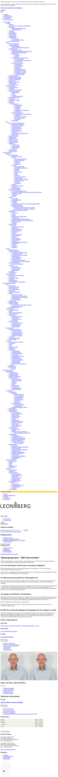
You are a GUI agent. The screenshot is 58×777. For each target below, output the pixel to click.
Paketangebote (18, 183)
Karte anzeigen (6, 648)
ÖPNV (10, 463)
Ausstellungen (12, 285)
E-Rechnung (12, 471)
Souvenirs (11, 365)
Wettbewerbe (18, 164)
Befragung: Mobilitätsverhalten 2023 (20, 447)
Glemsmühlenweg (16, 357)
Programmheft (15, 243)
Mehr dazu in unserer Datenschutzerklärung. (11, 7)
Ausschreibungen (13, 470)
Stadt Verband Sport (16, 325)
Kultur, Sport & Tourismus (9, 283)
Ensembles (17, 182)
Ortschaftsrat (17, 119)
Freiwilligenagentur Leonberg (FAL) (20, 57)
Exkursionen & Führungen (18, 226)
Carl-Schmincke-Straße (17, 353)
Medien (13, 214)
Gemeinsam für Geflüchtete (15, 77)
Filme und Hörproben (19, 160)
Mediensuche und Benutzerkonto (19, 216)
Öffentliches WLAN (13, 139)
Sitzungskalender (18, 105)
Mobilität (14, 430)
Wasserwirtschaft (13, 466)
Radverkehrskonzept (16, 457)
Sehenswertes (12, 349)
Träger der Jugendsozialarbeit (18, 260)
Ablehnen (3, 10)
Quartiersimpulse (13, 33)
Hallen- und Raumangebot (15, 78)
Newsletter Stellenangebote (18, 39)
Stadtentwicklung (13, 411)
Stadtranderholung (13, 280)
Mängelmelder (12, 80)
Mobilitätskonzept (16, 450)
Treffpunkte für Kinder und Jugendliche (21, 261)
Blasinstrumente (18, 171)
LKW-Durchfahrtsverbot (17, 440)
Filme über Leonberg (13, 135)
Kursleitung (14, 247)
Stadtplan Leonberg (13, 142)
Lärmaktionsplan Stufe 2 (17, 436)
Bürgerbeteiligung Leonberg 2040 (22, 433)
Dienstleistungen (15, 92)
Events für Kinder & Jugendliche (16, 275)
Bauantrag (14, 383)
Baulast (13, 384)
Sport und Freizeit (10, 308)
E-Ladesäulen (15, 445)
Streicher (17, 170)
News (13, 482)
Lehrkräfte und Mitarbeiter (21, 159)
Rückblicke (17, 162)
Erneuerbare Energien (17, 128)
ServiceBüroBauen (13, 377)
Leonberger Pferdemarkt (14, 292)
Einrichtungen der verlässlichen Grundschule (25, 208)
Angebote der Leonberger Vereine (19, 252)
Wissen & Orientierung (17, 229)
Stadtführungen (12, 366)
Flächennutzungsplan (19, 404)
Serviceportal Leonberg (14, 91)
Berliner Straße (15, 415)
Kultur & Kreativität (16, 230)
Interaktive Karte (18, 398)
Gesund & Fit (15, 232)
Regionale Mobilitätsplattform (18, 452)
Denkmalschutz (15, 386)
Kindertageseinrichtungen (15, 189)
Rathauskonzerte (12, 301)
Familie (8, 248)
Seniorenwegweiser (16, 267)
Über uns (14, 157)
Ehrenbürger (12, 337)
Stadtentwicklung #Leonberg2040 (19, 431)
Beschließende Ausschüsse (21, 116)
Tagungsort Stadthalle (17, 477)
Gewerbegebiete (15, 484)
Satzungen (14, 184)
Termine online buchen (14, 97)
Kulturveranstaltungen (14, 287)
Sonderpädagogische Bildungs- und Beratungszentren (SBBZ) (26, 203)
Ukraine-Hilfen (12, 83)
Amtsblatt (11, 24)
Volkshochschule (13, 224)
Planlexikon (17, 401)
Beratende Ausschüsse (20, 118)
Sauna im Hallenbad (13, 313)
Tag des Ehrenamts (13, 288)
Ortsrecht (11, 101)
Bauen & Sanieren (16, 129)
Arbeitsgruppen (18, 64)
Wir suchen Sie (15, 38)
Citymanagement (13, 489)
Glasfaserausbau (12, 137)
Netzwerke (14, 488)
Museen (11, 293)
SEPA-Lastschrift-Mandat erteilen (8, 749)
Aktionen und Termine (17, 50)
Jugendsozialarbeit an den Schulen (19, 210)
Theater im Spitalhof (13, 303)
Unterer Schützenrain (16, 425)
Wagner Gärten (15, 426)
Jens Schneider (7, 637)
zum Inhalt (5, 14)
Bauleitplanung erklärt (17, 403)
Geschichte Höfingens (17, 334)
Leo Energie (12, 467)
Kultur (7, 284)
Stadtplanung (9, 390)
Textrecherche (18, 111)
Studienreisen (15, 228)
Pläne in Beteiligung (19, 394)
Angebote (14, 165)
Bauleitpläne (14, 393)
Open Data (17, 402)
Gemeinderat (17, 106)
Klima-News (15, 132)
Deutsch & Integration (17, 234)
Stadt (7, 121)
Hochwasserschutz (19, 443)
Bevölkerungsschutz (13, 45)
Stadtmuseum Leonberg (17, 294)
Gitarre (16, 173)
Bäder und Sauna (13, 461)
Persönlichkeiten (12, 339)
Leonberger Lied (15, 147)
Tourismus (8, 340)
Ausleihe (14, 215)
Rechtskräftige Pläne (19, 397)
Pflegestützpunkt (12, 272)
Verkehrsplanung (13, 444)
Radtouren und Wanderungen (15, 312)
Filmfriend (14, 223)
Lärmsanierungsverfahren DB (18, 438)
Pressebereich (12, 32)
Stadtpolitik (11, 102)
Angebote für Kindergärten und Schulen (21, 219)
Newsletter (11, 31)
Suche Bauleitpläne (19, 399)
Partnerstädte (15, 148)
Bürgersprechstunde (13, 75)
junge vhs (14, 237)
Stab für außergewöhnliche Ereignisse (20, 47)
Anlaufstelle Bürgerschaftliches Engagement (22, 51)
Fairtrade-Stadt (15, 54)
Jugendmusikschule (13, 155)
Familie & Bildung (7, 152)
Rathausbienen (15, 134)
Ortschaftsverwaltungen (14, 100)
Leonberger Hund (16, 146)
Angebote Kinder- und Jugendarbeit (17, 281)
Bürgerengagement (13, 48)
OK (1, 11)
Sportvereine (15, 320)
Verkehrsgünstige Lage (17, 475)
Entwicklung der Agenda (20, 70)
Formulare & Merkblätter (17, 96)
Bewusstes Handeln (16, 127)
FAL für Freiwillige (19, 59)
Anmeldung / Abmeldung (17, 185)
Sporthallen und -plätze (17, 316)
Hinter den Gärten (16, 416)
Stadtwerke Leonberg (11, 459)
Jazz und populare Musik (20, 176)
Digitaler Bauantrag (16, 389)
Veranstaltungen (15, 217)
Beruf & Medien (15, 235)
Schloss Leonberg (16, 362)
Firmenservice (15, 240)
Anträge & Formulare (17, 380)
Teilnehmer (17, 55)
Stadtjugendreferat (16, 258)
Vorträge (14, 225)
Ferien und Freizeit (10, 274)
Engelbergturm (15, 354)
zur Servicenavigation (8, 19)
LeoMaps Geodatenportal (14, 79)
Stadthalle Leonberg (13, 302)
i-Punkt (10, 345)
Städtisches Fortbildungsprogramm (19, 242)
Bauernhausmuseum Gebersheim (19, 296)
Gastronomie (12, 343)
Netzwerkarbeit (15, 270)
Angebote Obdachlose (14, 43)
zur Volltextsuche (7, 15)
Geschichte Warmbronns (17, 335)
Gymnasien (14, 202)
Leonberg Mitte (15, 417)
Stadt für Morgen (13, 36)
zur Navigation (6, 18)
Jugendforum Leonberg (17, 253)
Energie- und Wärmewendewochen (20, 133)
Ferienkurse (11, 279)
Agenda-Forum (18, 66)
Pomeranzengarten (16, 361)
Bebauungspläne (15, 385)
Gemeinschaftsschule (16, 200)
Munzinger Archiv (16, 221)
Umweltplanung (12, 434)
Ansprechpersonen (13, 87)
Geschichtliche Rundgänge (18, 356)
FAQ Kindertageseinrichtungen (19, 191)
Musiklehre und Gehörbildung (21, 179)
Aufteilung (14, 381)
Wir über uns (15, 212)
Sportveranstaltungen (16, 319)
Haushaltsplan (15, 120)
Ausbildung (11, 88)
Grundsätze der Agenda (20, 73)
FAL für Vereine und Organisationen (23, 60)
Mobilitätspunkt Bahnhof (17, 453)
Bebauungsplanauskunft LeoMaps (19, 407)
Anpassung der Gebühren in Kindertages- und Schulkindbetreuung (27, 192)
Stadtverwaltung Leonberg (12, 702)
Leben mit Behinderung (14, 262)
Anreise (13, 369)
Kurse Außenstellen (16, 239)
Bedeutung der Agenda (20, 69)
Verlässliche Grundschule (17, 206)
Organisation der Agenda (20, 71)
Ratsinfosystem (15, 103)
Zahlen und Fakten (13, 151)
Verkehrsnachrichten (16, 29)
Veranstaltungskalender (14, 41)
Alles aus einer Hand (16, 379)
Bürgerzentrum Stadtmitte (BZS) (19, 52)
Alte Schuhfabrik (16, 412)
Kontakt (13, 244)
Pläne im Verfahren (19, 395)
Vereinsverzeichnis (16, 324)
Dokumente (5, 554)
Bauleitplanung (12, 392)
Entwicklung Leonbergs (14, 329)
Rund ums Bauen (10, 371)
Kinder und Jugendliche (14, 251)
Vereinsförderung (16, 326)
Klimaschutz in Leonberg (17, 125)
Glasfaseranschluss (13, 372)
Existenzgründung (16, 486)
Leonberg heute (15, 144)
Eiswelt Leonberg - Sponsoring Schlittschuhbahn (20, 25)
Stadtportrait (11, 143)
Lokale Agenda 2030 (19, 74)
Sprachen (14, 233)
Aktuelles (8, 23)
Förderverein (17, 161)
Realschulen (14, 201)
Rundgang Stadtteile (16, 352)
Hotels (10, 344)
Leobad (10, 311)
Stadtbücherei (12, 211)
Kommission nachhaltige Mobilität (19, 449)
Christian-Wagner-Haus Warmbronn (20, 297)
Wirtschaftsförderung (13, 481)
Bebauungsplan (18, 406)
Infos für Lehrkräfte (16, 188)
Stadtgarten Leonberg (17, 422)
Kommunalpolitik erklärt (17, 112)
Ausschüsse (17, 109)
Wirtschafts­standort (16, 473)
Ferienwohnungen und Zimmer (16, 342)
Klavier (16, 174)
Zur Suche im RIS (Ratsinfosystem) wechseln (11, 531)
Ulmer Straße (15, 424)
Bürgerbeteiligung (13, 409)
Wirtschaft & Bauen (7, 370)
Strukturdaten (15, 476)
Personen (14, 95)
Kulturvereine (12, 290)
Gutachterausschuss (13, 375)
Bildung (8, 153)
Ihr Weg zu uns (15, 187)
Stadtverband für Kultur (17, 322)
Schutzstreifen (15, 458)
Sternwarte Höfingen (16, 299)
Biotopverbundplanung (17, 413)
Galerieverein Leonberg (14, 289)
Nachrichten (11, 27)
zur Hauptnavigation (8, 17)
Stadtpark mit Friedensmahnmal (19, 363)
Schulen (11, 197)
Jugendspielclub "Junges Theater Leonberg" (22, 304)
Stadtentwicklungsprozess (17, 421)
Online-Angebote (16, 238)
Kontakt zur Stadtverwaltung (15, 89)
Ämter (13, 93)
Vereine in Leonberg (13, 321)
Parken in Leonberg (13, 141)
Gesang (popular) (18, 178)
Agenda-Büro (18, 68)
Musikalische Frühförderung (21, 168)
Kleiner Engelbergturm (17, 358)
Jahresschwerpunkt (19, 65)
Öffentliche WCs (13, 138)
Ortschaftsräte (18, 107)
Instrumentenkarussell (19, 166)
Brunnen (11, 462)
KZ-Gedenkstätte (16, 298)
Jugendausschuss (15, 256)
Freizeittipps (11, 276)
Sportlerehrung (15, 317)
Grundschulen (15, 198)
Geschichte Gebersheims (17, 333)
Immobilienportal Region (17, 485)
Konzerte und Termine (17, 156)
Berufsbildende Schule (17, 205)
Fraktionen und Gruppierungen (22, 110)
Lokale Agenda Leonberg (17, 63)
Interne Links (11, 554)
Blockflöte (17, 169)
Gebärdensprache (7, 520)
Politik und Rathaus (10, 86)
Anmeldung (14, 194)
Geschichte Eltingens (16, 331)
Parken (10, 465)
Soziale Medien (12, 34)
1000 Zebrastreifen (16, 448)
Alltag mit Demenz (16, 269)
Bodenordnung (12, 408)
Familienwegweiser (13, 249)
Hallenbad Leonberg (13, 310)
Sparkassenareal (15, 420)
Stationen (17, 56)
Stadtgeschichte (9, 328)
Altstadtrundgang (16, 351)
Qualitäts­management (17, 193)
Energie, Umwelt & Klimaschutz (16, 123)
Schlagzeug (17, 175)
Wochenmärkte (12, 150)
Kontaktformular (7, 647)
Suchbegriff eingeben (5, 530)
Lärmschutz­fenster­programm (18, 439)
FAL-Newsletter (18, 61)
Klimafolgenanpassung (17, 130)
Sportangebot (12, 315)
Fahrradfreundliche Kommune (18, 456)
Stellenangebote (12, 37)
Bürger (7, 42)
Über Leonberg (12, 367)
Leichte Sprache (7, 518)
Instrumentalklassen (19, 180)
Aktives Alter (15, 266)
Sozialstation (12, 271)
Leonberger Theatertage (17, 306)
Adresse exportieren (7, 649)
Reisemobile (12, 348)
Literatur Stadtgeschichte (14, 338)
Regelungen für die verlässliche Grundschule (25, 207)
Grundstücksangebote (14, 374)
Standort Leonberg (13, 472)
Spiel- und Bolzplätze (17, 257)
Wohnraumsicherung (13, 84)
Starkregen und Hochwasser (18, 441)
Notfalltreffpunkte (16, 46)
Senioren (11, 265)
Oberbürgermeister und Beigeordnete (23, 114)
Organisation (12, 98)
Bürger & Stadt (6, 22)
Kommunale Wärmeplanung (18, 124)
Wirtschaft (8, 468)
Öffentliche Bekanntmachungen (19, 28)
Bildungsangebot (15, 479)
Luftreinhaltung (15, 435)
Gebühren (14, 196)
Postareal (14, 418)
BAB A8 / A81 (15, 454)
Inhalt (2, 554)
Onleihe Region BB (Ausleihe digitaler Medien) (22, 220)
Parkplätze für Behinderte (17, 264)
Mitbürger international (14, 82)
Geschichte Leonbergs (17, 330)
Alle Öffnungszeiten (5, 731)
